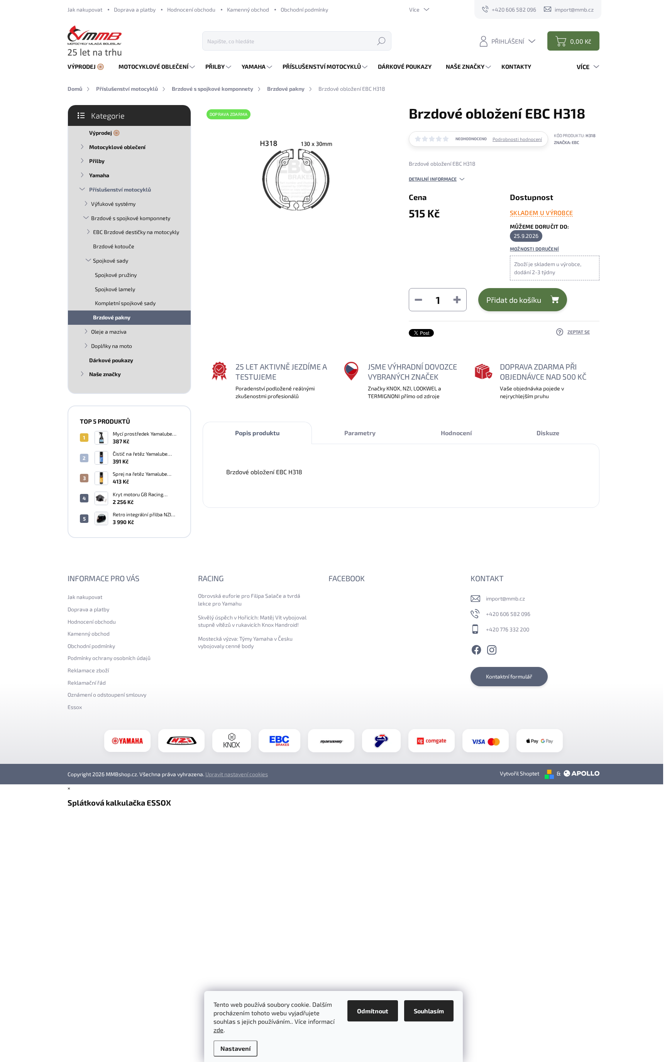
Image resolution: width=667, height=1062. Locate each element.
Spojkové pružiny (116, 274)
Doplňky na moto (111, 346)
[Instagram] (492, 648)
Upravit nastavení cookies (236, 774)
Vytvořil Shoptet (519, 773)
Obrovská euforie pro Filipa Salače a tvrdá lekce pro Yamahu (249, 599)
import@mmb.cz (505, 598)
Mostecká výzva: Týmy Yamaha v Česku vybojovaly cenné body (245, 642)
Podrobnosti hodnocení (517, 139)
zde (218, 1029)
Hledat (381, 40)
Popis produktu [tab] (257, 432)
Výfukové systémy (113, 203)
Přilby (97, 161)
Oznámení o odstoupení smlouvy (107, 694)
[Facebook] (476, 648)
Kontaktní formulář (509, 676)
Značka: (566, 142)
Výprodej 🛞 (104, 132)
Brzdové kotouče (113, 246)
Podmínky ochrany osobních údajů (109, 658)
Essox (75, 707)
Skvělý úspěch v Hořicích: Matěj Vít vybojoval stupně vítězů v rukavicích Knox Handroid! (252, 621)
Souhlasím (429, 1010)
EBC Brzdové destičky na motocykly (136, 232)
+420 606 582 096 (508, 614)
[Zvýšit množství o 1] (457, 299)
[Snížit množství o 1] (418, 299)
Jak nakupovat (85, 9)
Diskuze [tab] (548, 432)
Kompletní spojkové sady (125, 303)
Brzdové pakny (111, 317)
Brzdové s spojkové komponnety (130, 218)
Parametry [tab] (360, 432)
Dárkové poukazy (111, 360)
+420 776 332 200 (507, 629)
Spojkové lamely (115, 289)
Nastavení (235, 1048)
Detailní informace (433, 179)
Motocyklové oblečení (117, 147)
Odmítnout (372, 1010)
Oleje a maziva (109, 331)
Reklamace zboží (88, 670)
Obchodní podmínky (304, 9)
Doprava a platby (135, 9)
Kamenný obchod (248, 9)
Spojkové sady (110, 260)
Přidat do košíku (513, 299)
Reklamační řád (87, 682)
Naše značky (105, 374)
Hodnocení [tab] (456, 432)
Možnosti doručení (534, 248)
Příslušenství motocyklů (120, 189)
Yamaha (99, 175)
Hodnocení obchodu (191, 9)
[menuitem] (89, 66)
